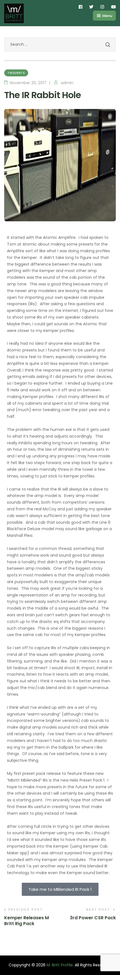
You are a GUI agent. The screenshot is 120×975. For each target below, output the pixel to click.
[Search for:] (60, 44)
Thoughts (16, 73)
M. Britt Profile (60, 965)
